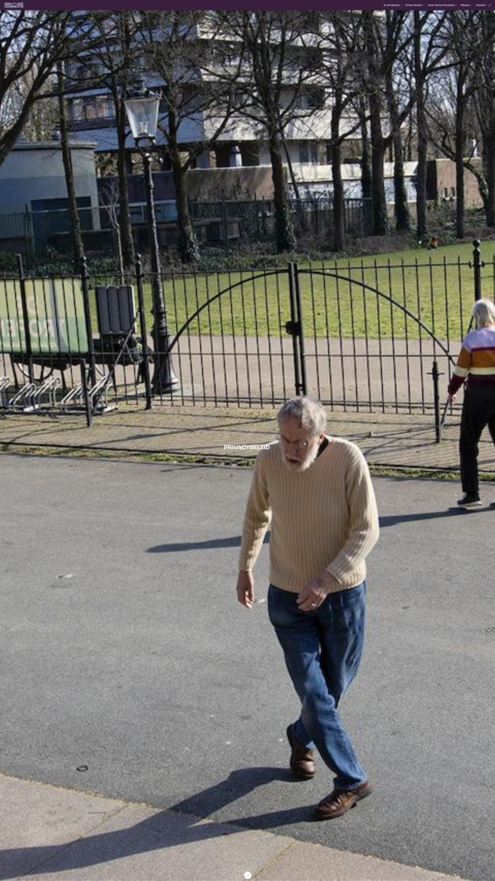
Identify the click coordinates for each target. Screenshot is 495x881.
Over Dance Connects (441, 5)
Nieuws (465, 5)
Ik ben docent (414, 5)
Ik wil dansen (392, 5)
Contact (481, 5)
